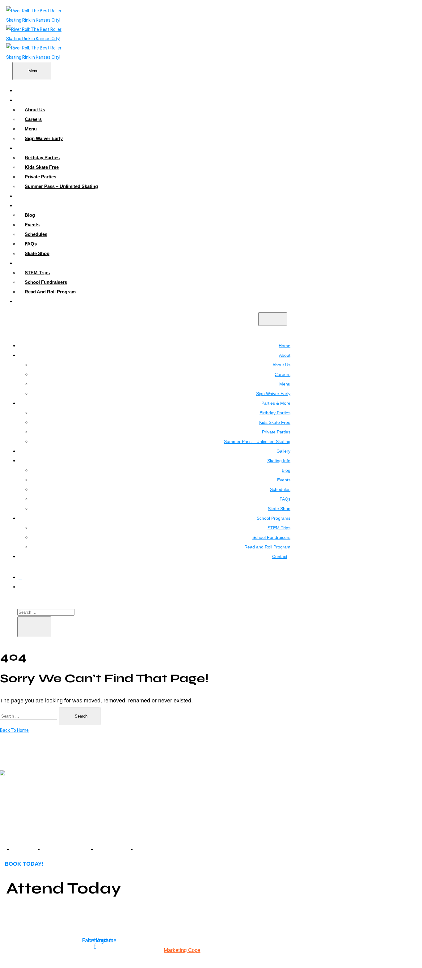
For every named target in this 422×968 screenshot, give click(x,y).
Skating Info (35, 205)
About (28, 100)
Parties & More (38, 148)
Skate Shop (37, 253)
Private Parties (40, 176)
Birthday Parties (42, 157)
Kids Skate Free (42, 167)
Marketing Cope (182, 950)
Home (28, 90)
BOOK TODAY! (24, 864)
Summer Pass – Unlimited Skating (61, 186)
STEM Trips (37, 272)
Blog (30, 215)
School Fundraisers (46, 282)
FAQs (31, 243)
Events (32, 224)
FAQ (141, 849)
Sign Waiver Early (44, 138)
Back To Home (14, 730)
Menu (31, 128)
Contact (30, 301)
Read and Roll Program (50, 291)
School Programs (40, 263)
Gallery (29, 195)
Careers (33, 119)
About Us (35, 109)
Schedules (36, 234)
